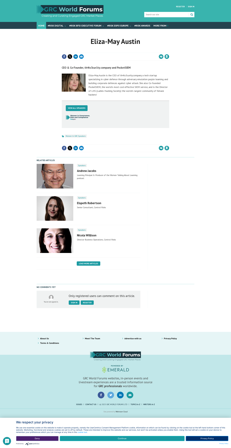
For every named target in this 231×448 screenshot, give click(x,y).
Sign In (191, 6)
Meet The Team (92, 338)
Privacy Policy (170, 338)
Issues (79, 404)
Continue (122, 438)
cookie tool (82, 432)
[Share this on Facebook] (64, 56)
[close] (169, 51)
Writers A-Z (149, 404)
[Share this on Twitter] (70, 56)
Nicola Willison (86, 235)
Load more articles (88, 263)
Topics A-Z (135, 404)
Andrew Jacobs (86, 171)
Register (180, 6)
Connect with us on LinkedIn (120, 395)
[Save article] (166, 56)
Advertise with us (132, 338)
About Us (44, 338)
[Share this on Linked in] (75, 56)
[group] (160, 25)
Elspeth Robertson (89, 203)
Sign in (135, 51)
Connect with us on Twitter (110, 395)
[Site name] (70, 16)
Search (192, 14)
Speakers (82, 165)
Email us (129, 395)
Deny (37, 438)
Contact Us (90, 404)
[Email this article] (81, 56)
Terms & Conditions (49, 343)
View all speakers (76, 108)
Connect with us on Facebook (101, 395)
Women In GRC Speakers (76, 136)
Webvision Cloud (122, 412)
